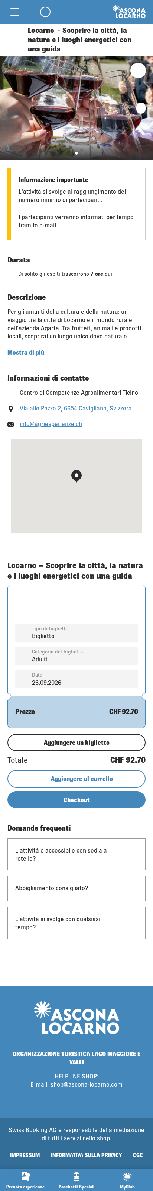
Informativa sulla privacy (86, 1155)
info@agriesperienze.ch (51, 423)
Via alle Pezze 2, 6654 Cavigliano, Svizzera (76, 408)
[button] (76, 153)
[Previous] (13, 39)
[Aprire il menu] (14, 11)
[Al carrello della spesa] (29, 11)
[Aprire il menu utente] (45, 11)
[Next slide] (145, 108)
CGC (138, 1155)
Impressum (25, 1155)
